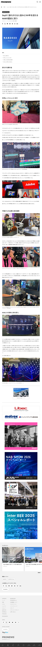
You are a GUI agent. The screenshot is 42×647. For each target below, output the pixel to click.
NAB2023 (4, 579)
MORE (39, 572)
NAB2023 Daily (6, 12)
